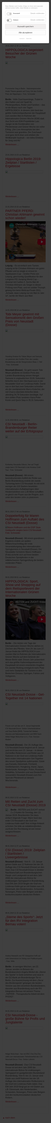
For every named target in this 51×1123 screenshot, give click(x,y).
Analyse (15, 20)
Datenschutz (29, 38)
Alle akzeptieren (25, 32)
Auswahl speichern (25, 26)
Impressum (22, 38)
